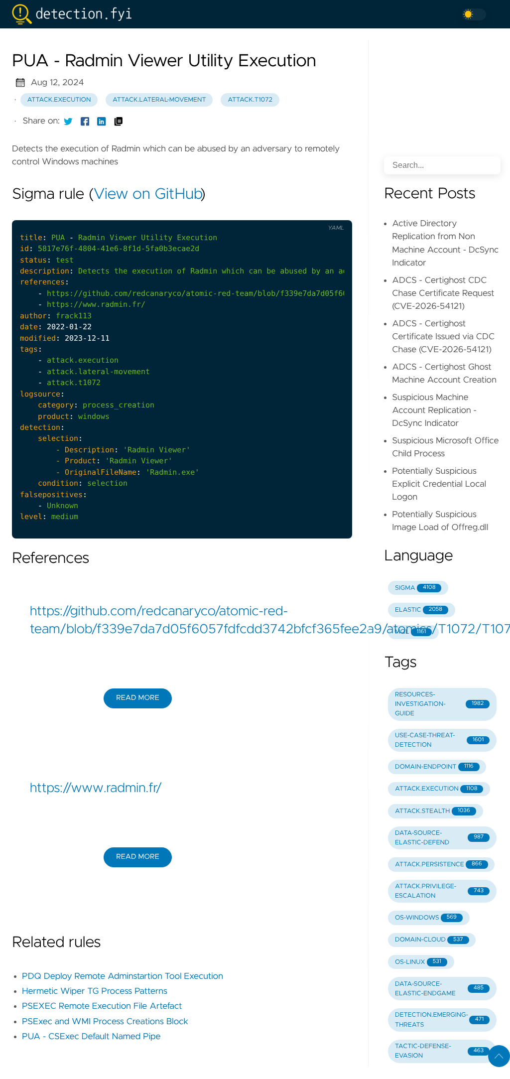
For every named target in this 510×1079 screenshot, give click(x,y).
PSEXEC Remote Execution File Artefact (102, 1006)
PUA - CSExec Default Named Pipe (91, 1036)
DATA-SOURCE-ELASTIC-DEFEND (439, 838)
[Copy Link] (118, 121)
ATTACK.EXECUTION (436, 789)
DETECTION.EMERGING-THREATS (439, 1020)
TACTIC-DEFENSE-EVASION (439, 1051)
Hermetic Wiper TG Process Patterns (94, 991)
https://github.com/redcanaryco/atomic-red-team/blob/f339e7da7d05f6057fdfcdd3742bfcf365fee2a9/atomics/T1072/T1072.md (182, 620)
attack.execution (59, 100)
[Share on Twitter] (68, 121)
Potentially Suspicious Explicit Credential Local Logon (439, 484)
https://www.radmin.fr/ (96, 788)
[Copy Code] (290, 211)
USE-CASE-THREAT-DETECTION (439, 740)
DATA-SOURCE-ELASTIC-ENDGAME (439, 989)
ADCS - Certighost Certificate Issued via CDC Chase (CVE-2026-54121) (443, 337)
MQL (410, 632)
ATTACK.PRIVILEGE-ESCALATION (439, 891)
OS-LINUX (418, 962)
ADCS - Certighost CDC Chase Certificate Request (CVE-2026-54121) (443, 293)
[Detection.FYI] (75, 14)
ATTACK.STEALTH (432, 811)
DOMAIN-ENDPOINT (434, 767)
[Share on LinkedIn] (101, 121)
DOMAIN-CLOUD (429, 940)
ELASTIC (418, 610)
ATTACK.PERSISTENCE (438, 864)
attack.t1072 (250, 100)
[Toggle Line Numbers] (311, 211)
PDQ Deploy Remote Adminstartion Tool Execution (122, 976)
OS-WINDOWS (426, 918)
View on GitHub (147, 194)
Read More (137, 697)
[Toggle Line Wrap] (332, 211)
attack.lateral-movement (159, 100)
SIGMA (415, 588)
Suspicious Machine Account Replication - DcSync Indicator (434, 410)
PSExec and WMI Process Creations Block (105, 1021)
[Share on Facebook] (85, 121)
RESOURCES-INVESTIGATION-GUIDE (439, 704)
